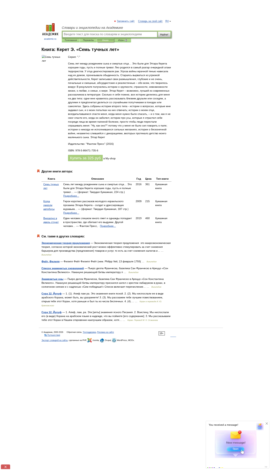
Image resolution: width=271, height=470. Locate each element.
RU (167, 21)
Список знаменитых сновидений (62, 268)
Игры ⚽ (122, 40)
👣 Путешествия (52, 335)
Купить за (85, 158)
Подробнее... (71, 195)
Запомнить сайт (126, 21)
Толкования (71, 40)
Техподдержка (89, 332)
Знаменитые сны (52, 278)
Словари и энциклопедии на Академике (92, 28)
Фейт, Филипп (50, 261)
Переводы (88, 40)
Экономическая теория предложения (65, 242)
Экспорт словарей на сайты (54, 340)
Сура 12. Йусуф (51, 293)
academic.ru (50, 39)
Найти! (164, 34)
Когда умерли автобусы (49, 205)
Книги (105, 40)
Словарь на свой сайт (150, 21)
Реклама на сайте (105, 332)
